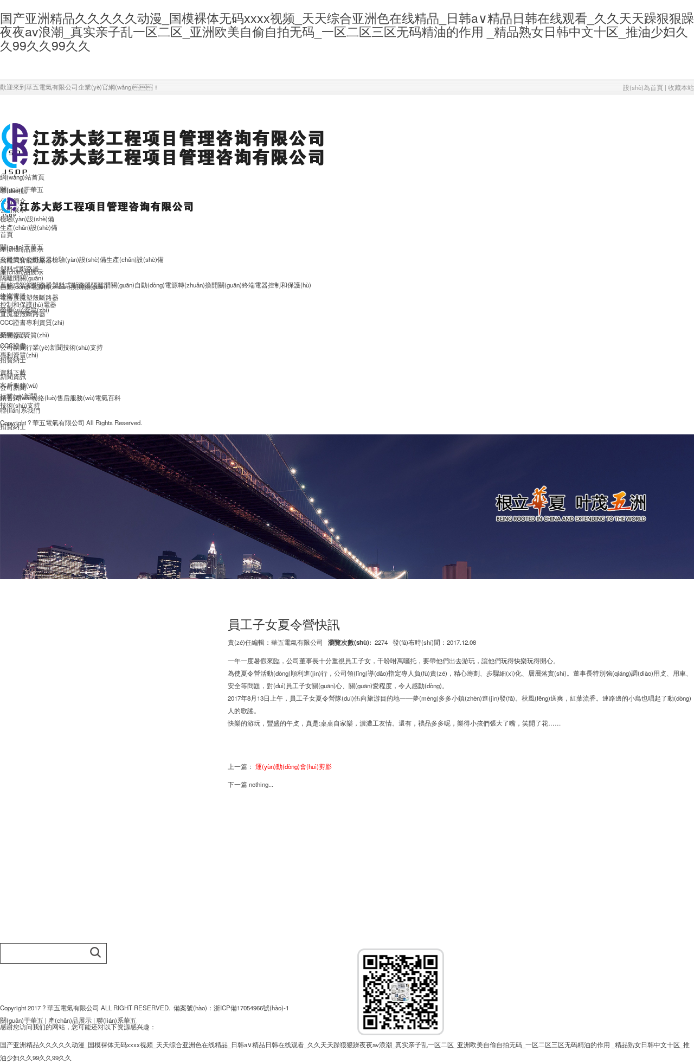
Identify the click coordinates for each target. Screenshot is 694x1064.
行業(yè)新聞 (44, 347)
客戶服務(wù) (19, 385)
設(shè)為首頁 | (645, 87)
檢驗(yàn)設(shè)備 (79, 259)
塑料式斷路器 (71, 284)
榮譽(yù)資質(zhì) (24, 309)
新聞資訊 (13, 334)
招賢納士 (13, 359)
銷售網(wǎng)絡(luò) (28, 397)
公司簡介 (13, 259)
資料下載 (13, 372)
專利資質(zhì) (45, 322)
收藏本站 (681, 87)
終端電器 (255, 284)
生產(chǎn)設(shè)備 (28, 227)
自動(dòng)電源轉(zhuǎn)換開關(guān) (188, 284)
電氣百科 (108, 397)
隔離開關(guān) (21, 277)
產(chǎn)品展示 (21, 271)
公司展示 (39, 259)
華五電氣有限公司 (297, 642)
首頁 (6, 234)
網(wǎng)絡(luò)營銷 (28, 856)
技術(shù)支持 (83, 347)
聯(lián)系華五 (117, 1020)
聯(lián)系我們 (20, 410)
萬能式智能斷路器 (26, 284)
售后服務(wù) (76, 397)
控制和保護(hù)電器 (28, 304)
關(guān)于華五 (21, 246)
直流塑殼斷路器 (36, 297)
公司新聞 (13, 347)
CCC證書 (13, 322)
